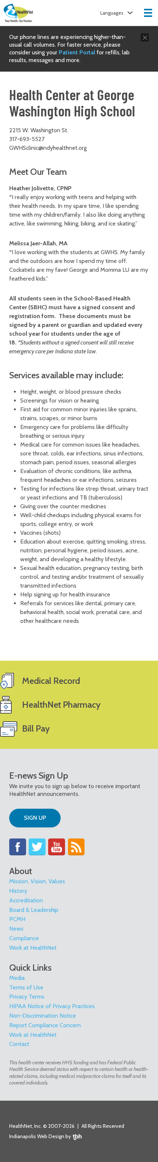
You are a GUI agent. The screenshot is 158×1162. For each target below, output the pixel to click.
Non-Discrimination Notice (42, 1015)
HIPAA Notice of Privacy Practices (52, 1006)
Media (17, 977)
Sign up (35, 817)
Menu (148, 13)
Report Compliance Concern (45, 1025)
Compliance (24, 938)
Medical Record (51, 680)
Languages (111, 13)
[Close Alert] (145, 37)
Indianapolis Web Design (36, 1136)
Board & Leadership (33, 909)
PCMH (17, 919)
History (18, 890)
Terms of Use (26, 987)
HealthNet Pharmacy (61, 704)
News (16, 928)
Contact (19, 1043)
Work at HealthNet (33, 947)
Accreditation (26, 900)
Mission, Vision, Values (37, 881)
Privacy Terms (26, 996)
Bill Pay (36, 728)
